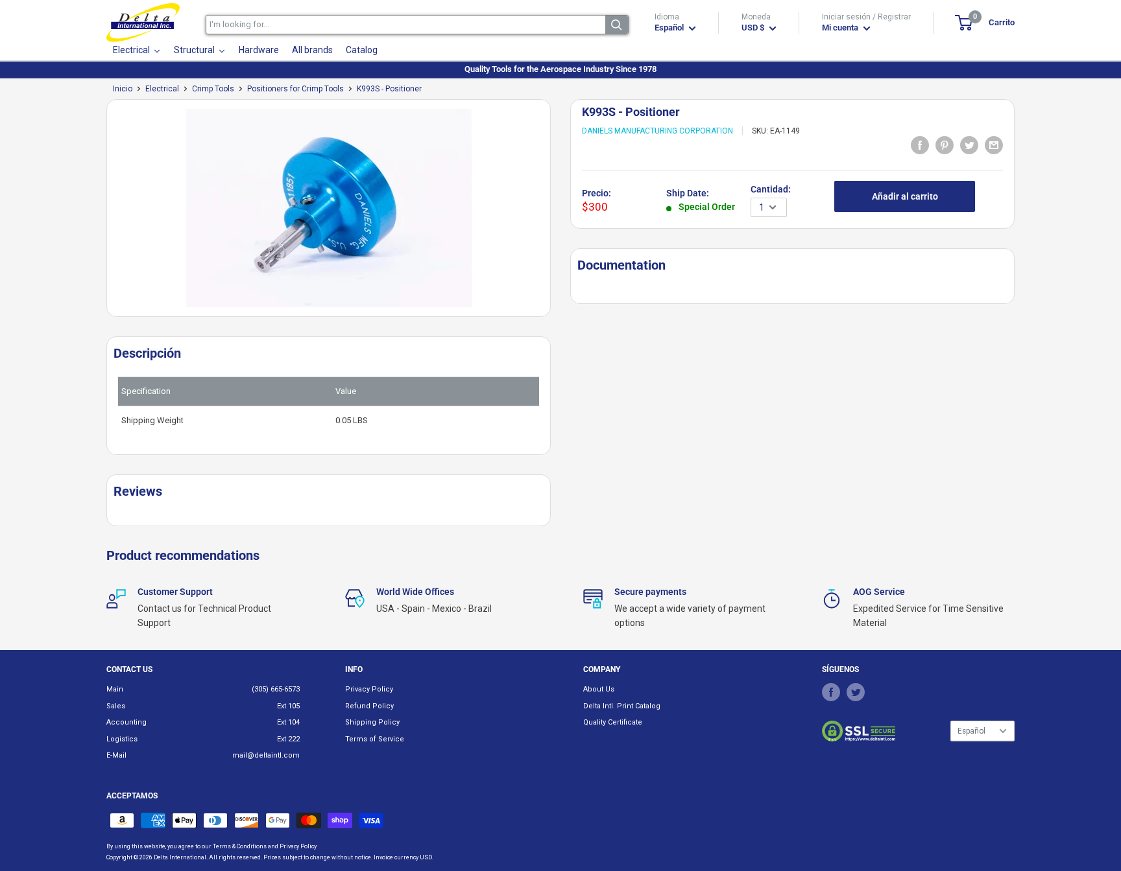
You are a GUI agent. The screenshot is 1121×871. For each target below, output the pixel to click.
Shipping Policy (372, 722)
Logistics (122, 739)
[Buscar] (616, 25)
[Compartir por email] (994, 144)
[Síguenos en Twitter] (856, 691)
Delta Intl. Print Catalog (621, 706)
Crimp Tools (213, 88)
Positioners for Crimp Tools (295, 88)
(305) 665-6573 (276, 689)
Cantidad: (771, 189)
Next (557, 213)
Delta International (180, 857)
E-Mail (116, 755)
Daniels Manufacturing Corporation (657, 130)
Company (601, 669)
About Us (598, 689)
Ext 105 (288, 706)
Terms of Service (374, 739)
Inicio (122, 88)
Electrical (162, 88)
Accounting (126, 722)
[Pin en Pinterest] (944, 144)
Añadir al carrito (905, 196)
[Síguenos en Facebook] (831, 691)
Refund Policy (369, 706)
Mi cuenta (841, 27)
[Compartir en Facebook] (920, 144)
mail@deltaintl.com (266, 755)
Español (971, 731)
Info (354, 669)
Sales (115, 706)
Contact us (129, 669)
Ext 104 (288, 722)
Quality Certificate (612, 722)
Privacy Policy (369, 689)
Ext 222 (288, 739)
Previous (100, 213)
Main (114, 689)
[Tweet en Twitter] (969, 144)
